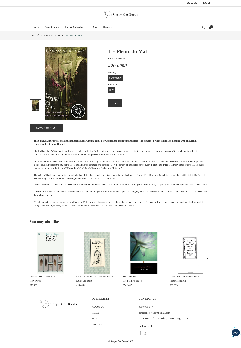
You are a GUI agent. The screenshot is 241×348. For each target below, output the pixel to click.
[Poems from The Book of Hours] (190, 253)
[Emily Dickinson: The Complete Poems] (97, 253)
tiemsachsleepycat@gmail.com (154, 312)
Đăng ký (207, 3)
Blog (94, 27)
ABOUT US (98, 307)
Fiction (33, 27)
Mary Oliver (35, 281)
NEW (111, 90)
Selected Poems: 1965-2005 (42, 277)
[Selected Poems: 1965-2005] (50, 253)
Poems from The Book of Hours (185, 277)
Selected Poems (130, 277)
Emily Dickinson (84, 281)
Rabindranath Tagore (132, 281)
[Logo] (120, 15)
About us (106, 27)
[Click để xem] (66, 83)
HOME (95, 312)
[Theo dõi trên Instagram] (145, 333)
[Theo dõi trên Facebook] (140, 333)
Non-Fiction (51, 27)
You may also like (44, 221)
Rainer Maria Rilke (178, 281)
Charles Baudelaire (117, 58)
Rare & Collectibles (75, 27)
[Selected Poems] (144, 253)
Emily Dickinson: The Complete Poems (94, 277)
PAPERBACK (115, 78)
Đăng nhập (192, 3)
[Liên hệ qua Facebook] (236, 333)
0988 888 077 (146, 307)
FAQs (95, 318)
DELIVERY (98, 324)
